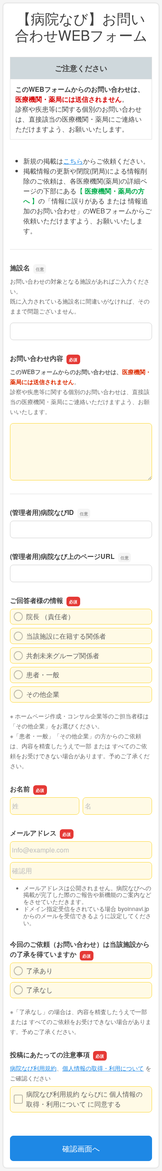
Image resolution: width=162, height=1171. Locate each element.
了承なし (39, 990)
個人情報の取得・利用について (103, 1068)
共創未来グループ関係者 (62, 655)
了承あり (39, 970)
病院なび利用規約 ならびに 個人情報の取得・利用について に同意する (84, 1099)
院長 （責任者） (50, 616)
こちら (73, 161)
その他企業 (42, 694)
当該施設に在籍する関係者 (66, 636)
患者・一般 (42, 674)
